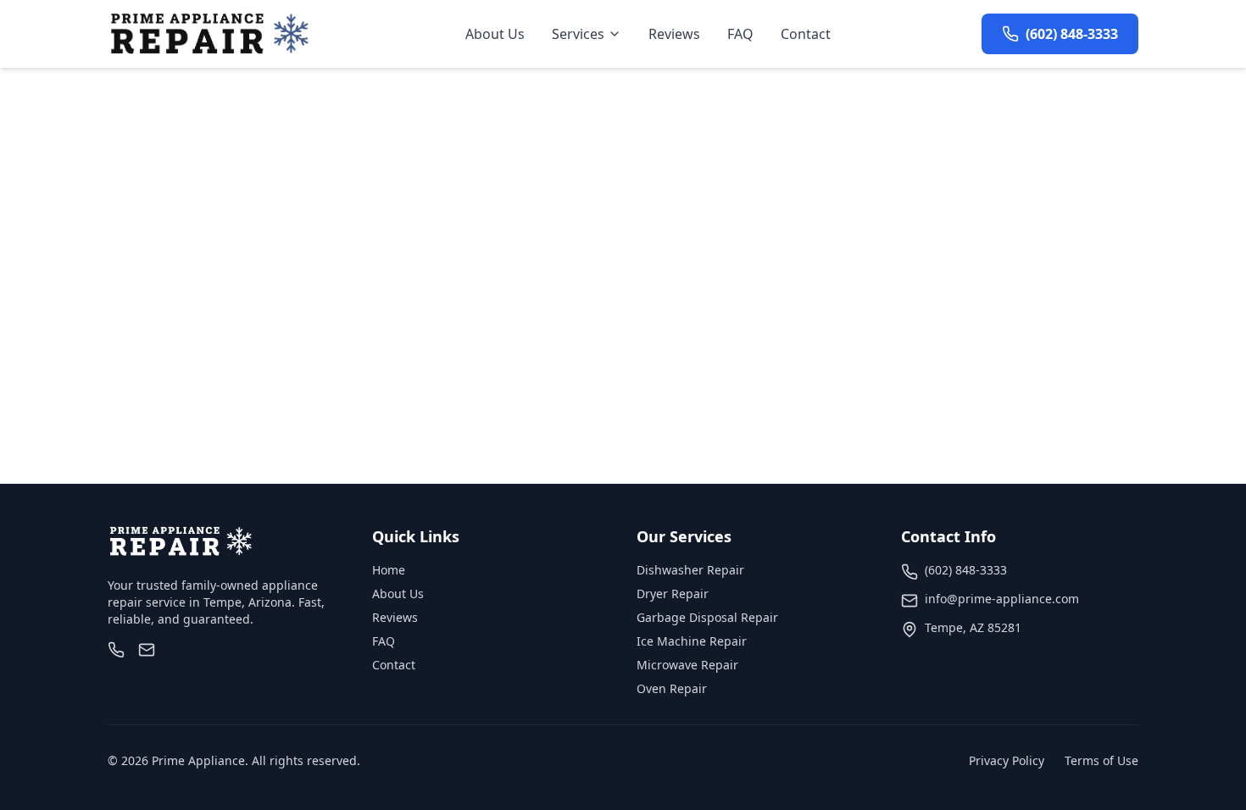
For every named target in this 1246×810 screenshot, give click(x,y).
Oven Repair (672, 688)
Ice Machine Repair (692, 641)
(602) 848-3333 (966, 570)
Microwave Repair (687, 665)
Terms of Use (1101, 760)
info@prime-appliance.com (1002, 599)
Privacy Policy (1006, 760)
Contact (806, 34)
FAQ (740, 34)
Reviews (674, 34)
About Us (495, 34)
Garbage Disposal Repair (707, 617)
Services (578, 34)
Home (388, 570)
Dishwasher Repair (690, 570)
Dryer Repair (673, 593)
